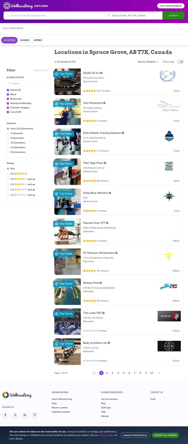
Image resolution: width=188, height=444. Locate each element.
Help (103, 411)
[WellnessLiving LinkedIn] (25, 415)
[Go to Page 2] (159, 373)
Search (173, 15)
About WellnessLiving (62, 399)
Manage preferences (135, 435)
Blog (103, 403)
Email (152, 399)
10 (151, 373)
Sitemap (105, 416)
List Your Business (171, 6)
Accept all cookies (165, 435)
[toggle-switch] (180, 62)
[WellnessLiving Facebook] (5, 415)
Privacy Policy (106, 435)
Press (54, 403)
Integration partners (61, 411)
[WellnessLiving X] (15, 415)
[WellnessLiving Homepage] (20, 395)
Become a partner (60, 407)
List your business (109, 399)
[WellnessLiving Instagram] (35, 415)
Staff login (106, 407)
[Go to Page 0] (94, 373)
